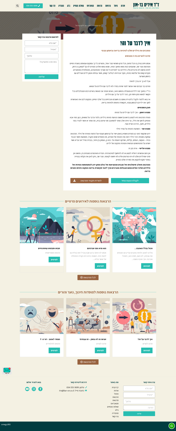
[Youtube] (27, 389)
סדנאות (99, 5)
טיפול (116, 5)
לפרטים (147, 266)
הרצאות (108, 5)
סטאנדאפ (90, 5)
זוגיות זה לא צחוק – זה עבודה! (93, 339)
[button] (33, 5)
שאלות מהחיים (78, 5)
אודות (123, 5)
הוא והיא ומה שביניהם (96, 248)
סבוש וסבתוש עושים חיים (49, 248)
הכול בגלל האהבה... (143, 248)
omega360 (6, 424)
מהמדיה (61, 5)
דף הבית (98, 25)
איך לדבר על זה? (145, 339)
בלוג (68, 5)
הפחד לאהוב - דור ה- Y (50, 339)
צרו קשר (52, 5)
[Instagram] (34, 389)
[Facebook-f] (40, 389)
